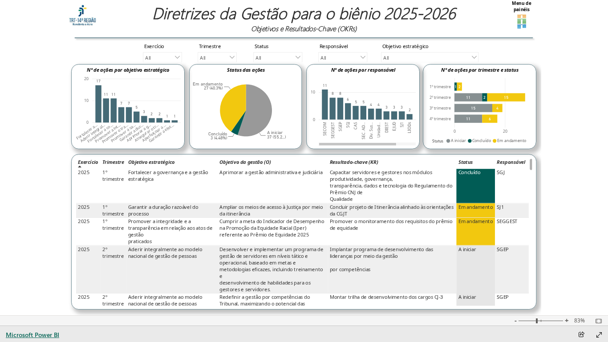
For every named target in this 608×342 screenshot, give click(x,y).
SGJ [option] (348, 125)
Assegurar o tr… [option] (146, 132)
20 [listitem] (86, 78)
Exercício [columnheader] (88, 162)
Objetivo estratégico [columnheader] (151, 162)
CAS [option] (355, 126)
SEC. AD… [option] (363, 130)
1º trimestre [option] (440, 87)
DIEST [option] (386, 127)
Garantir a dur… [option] (131, 132)
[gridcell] (476, 186)
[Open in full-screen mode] (599, 335)
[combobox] (162, 57)
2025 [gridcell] (84, 172)
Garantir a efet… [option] (161, 133)
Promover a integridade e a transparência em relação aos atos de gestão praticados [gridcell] (170, 231)
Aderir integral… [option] (92, 133)
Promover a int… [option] (108, 133)
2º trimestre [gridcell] (113, 253)
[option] (98, 103)
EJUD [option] (394, 126)
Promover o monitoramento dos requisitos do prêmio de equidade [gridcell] (391, 225)
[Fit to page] (596, 321)
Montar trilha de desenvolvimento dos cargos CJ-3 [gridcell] (386, 297)
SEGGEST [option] (332, 130)
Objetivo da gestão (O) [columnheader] (245, 162)
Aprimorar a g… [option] (139, 132)
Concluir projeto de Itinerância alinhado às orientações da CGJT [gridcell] (392, 210)
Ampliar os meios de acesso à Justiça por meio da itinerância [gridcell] (271, 210)
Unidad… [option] (378, 130)
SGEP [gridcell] (503, 249)
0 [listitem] (87, 122)
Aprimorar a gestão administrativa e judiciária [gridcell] (271, 172)
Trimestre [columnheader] (113, 162)
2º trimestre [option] (440, 97)
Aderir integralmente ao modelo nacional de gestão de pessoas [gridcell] (165, 253)
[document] (304, 19)
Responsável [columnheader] (511, 162)
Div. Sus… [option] (371, 130)
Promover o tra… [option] (115, 133)
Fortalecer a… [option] (87, 131)
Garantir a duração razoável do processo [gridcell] (163, 210)
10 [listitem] (86, 100)
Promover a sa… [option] (123, 133)
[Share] (581, 335)
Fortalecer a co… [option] (100, 133)
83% (579, 320)
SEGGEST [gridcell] (507, 221)
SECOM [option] (325, 129)
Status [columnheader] (465, 162)
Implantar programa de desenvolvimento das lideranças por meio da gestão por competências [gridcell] (381, 259)
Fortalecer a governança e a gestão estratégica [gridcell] (168, 176)
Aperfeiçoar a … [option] (154, 132)
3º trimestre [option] (440, 108)
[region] (304, 157)
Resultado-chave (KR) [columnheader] (354, 162)
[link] (521, 15)
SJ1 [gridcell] (500, 207)
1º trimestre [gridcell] (113, 176)
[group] (304, 19)
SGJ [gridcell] (500, 172)
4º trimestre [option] (440, 119)
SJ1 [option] (402, 124)
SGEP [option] (340, 126)
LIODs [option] (409, 127)
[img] (82, 15)
